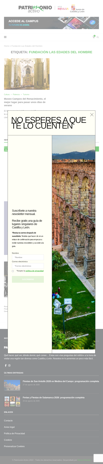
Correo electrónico (20, 261)
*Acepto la (30, 271)
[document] (51, 232)
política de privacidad (35, 271)
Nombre (15, 253)
